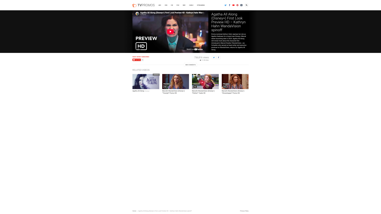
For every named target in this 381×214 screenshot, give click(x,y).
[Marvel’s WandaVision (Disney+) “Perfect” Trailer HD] (205, 81)
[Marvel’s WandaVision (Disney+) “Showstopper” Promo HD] (235, 81)
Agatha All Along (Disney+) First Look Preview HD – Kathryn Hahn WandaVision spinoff (228, 22)
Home (134, 211)
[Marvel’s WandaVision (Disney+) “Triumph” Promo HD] (175, 81)
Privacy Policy (244, 211)
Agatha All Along (138, 91)
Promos (146, 5)
